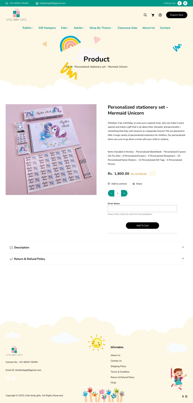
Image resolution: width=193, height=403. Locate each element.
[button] (145, 15)
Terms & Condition (120, 371)
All (67, 66)
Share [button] (139, 183)
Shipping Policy (118, 366)
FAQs (113, 382)
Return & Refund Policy (122, 377)
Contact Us (116, 360)
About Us (115, 355)
